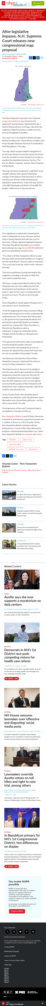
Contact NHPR (9, 947)
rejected (14, 137)
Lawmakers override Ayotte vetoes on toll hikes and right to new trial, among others (20, 780)
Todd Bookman (9, 666)
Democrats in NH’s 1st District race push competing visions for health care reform (20, 655)
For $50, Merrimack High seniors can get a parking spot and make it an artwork (29, 496)
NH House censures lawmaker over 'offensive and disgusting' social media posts (21, 721)
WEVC (6, 970)
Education (20, 491)
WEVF (6, 972)
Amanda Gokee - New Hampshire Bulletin (12, 57)
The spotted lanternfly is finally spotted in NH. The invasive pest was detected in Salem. (29, 546)
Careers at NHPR (10, 956)
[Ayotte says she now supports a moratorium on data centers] (22, 579)
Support (39, 3)
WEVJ (6, 975)
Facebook (28, 434)
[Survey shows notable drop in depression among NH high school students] (9, 528)
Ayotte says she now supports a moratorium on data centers (22, 601)
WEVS (6, 982)
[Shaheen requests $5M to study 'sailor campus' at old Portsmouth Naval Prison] (9, 511)
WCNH (6, 968)
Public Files (8, 965)
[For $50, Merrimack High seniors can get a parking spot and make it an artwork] (9, 495)
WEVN (6, 977)
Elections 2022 (15, 444)
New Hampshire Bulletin (12, 416)
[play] (3, 1003)
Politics (6, 594)
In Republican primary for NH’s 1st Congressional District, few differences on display (22, 841)
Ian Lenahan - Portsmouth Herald (15, 609)
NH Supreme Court (16, 449)
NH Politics (33, 449)
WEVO (6, 979)
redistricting (27, 440)
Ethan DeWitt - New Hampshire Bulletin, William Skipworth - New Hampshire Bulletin (20, 791)
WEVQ (6, 980)
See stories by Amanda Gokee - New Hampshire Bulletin (21, 471)
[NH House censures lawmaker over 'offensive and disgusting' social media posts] (22, 698)
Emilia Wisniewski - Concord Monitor (16, 731)
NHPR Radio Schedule (11, 951)
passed (33, 245)
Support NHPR (17, 911)
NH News (12, 440)
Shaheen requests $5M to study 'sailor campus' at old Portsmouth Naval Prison (29, 513)
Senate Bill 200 (28, 248)
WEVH (6, 974)
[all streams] (43, 1003)
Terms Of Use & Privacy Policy (14, 960)
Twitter (39, 434)
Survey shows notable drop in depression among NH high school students (29, 529)
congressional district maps (13, 121)
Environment (21, 540)
